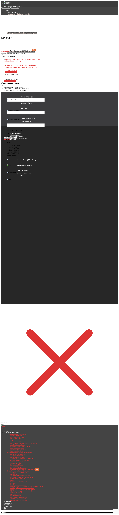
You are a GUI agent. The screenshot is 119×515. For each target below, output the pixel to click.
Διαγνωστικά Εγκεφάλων (17, 42)
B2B (5, 508)
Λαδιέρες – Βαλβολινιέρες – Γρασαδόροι (22, 488)
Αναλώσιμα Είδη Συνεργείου (17, 81)
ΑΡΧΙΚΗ (7, 10)
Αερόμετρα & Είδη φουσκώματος (20, 475)
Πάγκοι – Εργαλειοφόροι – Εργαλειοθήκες (22, 489)
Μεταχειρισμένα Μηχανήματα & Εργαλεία (21, 50)
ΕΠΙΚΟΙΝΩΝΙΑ (8, 506)
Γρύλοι (12, 480)
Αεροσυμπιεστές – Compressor (18, 40)
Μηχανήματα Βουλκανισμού (17, 48)
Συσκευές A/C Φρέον (15, 43)
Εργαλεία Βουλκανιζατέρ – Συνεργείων (18, 471)
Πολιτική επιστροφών (16, 136)
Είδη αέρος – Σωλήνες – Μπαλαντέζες (20, 58)
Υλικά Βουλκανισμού (15, 15)
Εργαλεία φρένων (15, 495)
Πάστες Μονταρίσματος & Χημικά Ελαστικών (22, 23)
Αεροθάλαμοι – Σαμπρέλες (17, 29)
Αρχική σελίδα (5, 51)
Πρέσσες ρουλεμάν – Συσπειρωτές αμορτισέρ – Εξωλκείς (27, 486)
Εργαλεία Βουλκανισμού (16, 17)
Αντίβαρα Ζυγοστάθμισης (17, 25)
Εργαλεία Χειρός (15, 494)
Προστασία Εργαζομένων (16, 31)
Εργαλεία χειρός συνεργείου (18, 497)
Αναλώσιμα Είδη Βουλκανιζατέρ (18, 14)
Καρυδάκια (13, 54)
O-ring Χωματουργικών (16, 28)
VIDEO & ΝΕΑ (8, 85)
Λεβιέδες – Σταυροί (16, 492)
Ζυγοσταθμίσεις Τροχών (16, 36)
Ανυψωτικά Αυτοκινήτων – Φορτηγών (20, 39)
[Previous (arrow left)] (1, 424)
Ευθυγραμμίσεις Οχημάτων (17, 37)
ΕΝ (5, 509)
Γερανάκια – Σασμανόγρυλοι (18, 482)
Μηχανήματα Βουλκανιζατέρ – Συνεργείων (22, 33)
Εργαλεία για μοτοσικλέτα (18, 485)
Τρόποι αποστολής (15, 133)
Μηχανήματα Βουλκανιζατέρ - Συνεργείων (16, 88)
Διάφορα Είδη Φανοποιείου (18, 498)
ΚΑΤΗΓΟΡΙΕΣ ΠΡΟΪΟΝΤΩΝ (11, 12)
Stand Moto (13, 483)
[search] (5, 136)
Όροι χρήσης (13, 139)
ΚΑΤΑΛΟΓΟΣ (8, 82)
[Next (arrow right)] (3, 424)
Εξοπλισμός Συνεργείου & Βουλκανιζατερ (22, 491)
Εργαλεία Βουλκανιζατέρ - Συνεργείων (15, 90)
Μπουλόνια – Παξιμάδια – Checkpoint (20, 26)
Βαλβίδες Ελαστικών (15, 18)
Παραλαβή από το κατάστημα (18, 138)
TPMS (12, 20)
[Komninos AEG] (10, 8)
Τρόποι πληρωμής (15, 135)
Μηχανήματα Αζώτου (16, 45)
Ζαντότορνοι (13, 46)
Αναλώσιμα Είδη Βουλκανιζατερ (13, 87)
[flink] (7, 3)
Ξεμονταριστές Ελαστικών (17, 34)
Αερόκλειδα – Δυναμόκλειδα (18, 472)
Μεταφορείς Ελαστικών (17, 478)
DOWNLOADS (8, 503)
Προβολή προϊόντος (10, 81)
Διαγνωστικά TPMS (15, 22)
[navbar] (25, 133)
